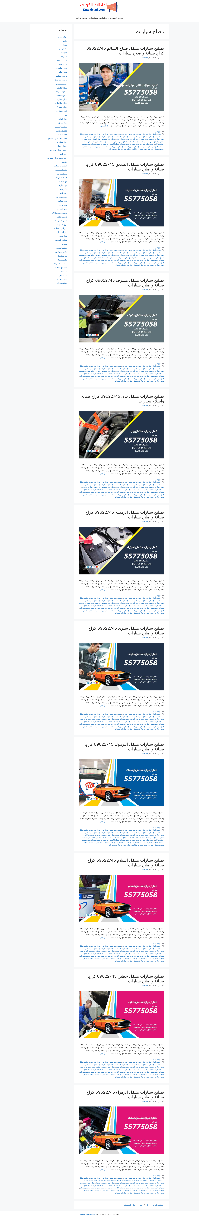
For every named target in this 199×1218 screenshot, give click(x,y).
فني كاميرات (62, 209)
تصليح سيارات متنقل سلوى (105, 719)
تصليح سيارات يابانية (134, 142)
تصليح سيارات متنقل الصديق (105, 255)
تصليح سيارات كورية (122, 139)
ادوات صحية (62, 37)
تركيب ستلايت (61, 76)
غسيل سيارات (61, 177)
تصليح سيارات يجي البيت (118, 142)
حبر (65, 115)
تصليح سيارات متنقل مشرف (105, 371)
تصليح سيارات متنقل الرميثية (105, 603)
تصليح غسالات (61, 107)
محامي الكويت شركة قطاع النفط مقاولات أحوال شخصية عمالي (99, 18)
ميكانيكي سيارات (114, 149)
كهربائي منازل (61, 232)
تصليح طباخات (61, 103)
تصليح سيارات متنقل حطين (105, 1067)
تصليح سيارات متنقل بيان (106, 487)
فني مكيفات (62, 216)
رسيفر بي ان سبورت (58, 150)
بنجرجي (124, 134)
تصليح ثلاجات (61, 95)
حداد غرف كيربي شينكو (57, 138)
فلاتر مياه (63, 189)
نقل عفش (63, 275)
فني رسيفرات (61, 197)
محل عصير (62, 236)
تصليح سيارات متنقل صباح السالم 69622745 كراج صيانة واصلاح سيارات (125, 50)
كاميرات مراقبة (61, 220)
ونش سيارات (62, 283)
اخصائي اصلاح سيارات (153, 134)
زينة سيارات (105, 144)
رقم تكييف (63, 154)
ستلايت (64, 162)
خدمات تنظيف (61, 146)
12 (133, 1205)
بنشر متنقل (113, 134)
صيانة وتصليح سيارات (87, 260)
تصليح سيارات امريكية (90, 136)
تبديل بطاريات (61, 68)
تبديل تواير (104, 134)
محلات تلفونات (61, 240)
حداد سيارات (90, 142)
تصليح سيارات (152, 136)
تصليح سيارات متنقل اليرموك (105, 835)
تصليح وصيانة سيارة (102, 142)
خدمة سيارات (134, 144)
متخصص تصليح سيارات (156, 149)
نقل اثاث (63, 271)
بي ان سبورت (61, 60)
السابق (159, 1205)
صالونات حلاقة (61, 170)
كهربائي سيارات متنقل (91, 146)
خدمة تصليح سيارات (147, 144)
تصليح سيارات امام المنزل (107, 136)
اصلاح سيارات (140, 134)
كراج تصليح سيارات (139, 146)
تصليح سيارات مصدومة (150, 142)
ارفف (65, 41)
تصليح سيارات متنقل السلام (105, 951)
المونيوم (63, 52)
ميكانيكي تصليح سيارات (129, 149)
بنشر (119, 134)
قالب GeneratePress (88, 1214)
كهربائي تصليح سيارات (124, 146)
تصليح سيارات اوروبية (156, 139)
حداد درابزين (62, 123)
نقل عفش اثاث (61, 279)
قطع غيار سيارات (152, 146)
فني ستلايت (62, 201)
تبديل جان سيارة (94, 134)
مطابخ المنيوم (61, 248)
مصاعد (64, 244)
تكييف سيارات (61, 111)
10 (141, 1205)
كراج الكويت (157, 132)
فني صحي (63, 205)
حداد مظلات (62, 142)
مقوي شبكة (62, 256)
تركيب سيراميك (61, 80)
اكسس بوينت (61, 48)
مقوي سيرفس (61, 252)
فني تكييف (63, 193)
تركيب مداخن (61, 84)
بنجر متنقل (131, 134)
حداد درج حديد (61, 127)
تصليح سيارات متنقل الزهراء (105, 1183)
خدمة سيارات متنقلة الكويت (119, 144)
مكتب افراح (62, 259)
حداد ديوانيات (61, 130)
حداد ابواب (62, 119)
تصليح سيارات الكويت (139, 136)
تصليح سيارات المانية (124, 136)
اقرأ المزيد (104, 125)
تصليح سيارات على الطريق (139, 139)
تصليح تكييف (62, 87)
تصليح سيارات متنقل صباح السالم (103, 139)
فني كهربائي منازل (59, 213)
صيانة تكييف (62, 173)
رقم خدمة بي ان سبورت (57, 158)
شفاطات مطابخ (60, 166)
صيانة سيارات (95, 144)
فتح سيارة (63, 185)
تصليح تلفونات (61, 91)
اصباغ (65, 44)
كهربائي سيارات (60, 228)
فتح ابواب (63, 181)
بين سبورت (62, 64)
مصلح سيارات (142, 149)
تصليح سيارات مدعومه (87, 255)
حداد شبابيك (62, 134)
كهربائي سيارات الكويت (108, 146)
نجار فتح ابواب (61, 267)
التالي (127, 1205)
